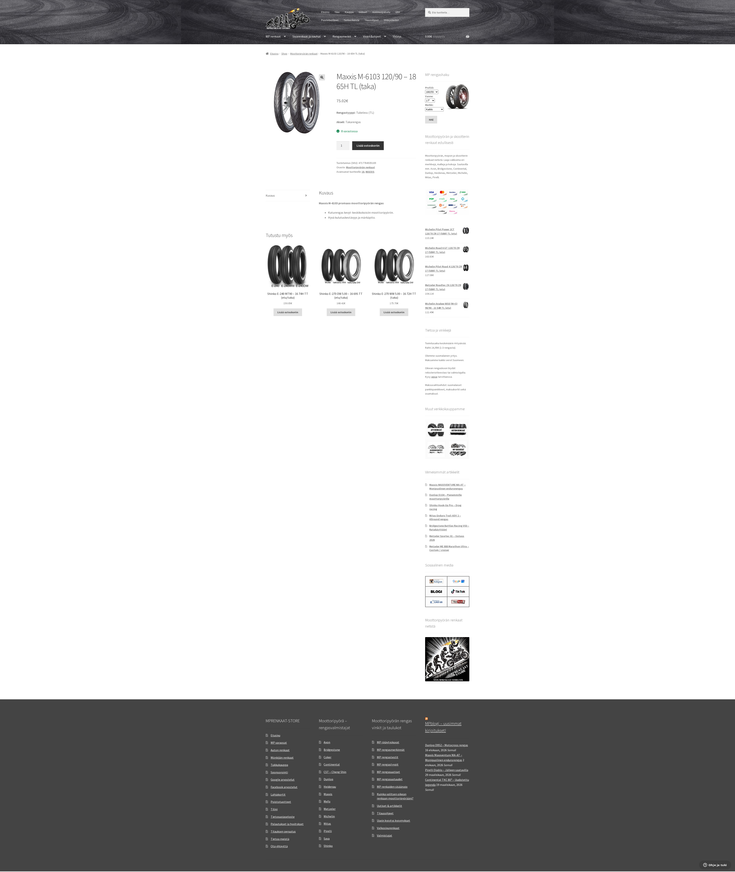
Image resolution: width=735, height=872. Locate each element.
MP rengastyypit (388, 764)
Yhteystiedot (391, 20)
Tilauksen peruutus (283, 831)
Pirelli (328, 831)
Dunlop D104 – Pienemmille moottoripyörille (445, 496)
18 (363, 171)
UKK (397, 12)
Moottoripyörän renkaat (304, 53)
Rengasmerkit (341, 36)
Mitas (327, 823)
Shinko (328, 846)
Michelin (329, 816)
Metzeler (330, 809)
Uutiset (363, 12)
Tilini (337, 12)
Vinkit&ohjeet (372, 36)
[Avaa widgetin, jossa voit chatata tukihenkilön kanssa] (715, 865)
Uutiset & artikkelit (389, 806)
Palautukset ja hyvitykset (287, 824)
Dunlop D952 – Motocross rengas (446, 745)
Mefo (327, 801)
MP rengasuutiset (388, 772)
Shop (284, 53)
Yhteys (397, 36)
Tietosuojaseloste (283, 817)
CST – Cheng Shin (335, 772)
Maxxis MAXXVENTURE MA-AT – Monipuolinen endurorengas (447, 486)
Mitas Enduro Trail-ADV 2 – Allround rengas (445, 517)
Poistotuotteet (329, 20)
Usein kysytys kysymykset (393, 820)
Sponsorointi (279, 772)
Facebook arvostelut (284, 787)
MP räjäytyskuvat (388, 742)
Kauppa (349, 12)
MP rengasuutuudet (390, 779)
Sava (327, 838)
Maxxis (328, 794)
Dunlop (328, 779)
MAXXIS (370, 171)
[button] (322, 77)
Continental (332, 764)
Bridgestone (332, 750)
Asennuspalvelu (381, 12)
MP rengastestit (387, 757)
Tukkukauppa (279, 765)
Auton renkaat (280, 750)
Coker (327, 757)
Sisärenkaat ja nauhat (306, 36)
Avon (327, 742)
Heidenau (330, 787)
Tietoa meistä (351, 20)
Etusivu (325, 12)
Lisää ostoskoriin (368, 145)
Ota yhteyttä (279, 846)
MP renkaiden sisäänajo (392, 787)
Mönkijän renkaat (282, 757)
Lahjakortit (278, 794)
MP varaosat (279, 743)
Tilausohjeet (372, 20)
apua (434, 376)
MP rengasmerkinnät (391, 750)
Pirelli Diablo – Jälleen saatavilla (446, 770)
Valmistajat (384, 835)
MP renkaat (273, 36)
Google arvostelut (283, 779)
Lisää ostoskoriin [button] (287, 312)
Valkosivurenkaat (388, 828)
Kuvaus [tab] (270, 195)
